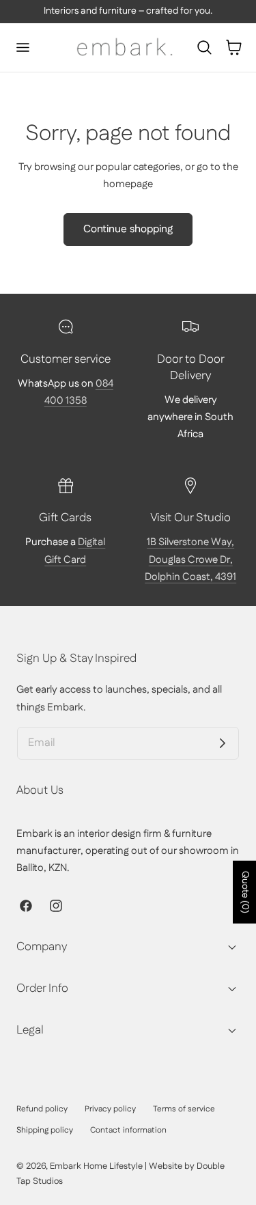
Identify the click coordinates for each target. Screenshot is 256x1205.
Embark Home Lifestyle (96, 1166)
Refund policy (42, 1109)
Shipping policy (44, 1130)
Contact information (128, 1130)
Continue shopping (128, 229)
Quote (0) (245, 892)
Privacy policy (110, 1109)
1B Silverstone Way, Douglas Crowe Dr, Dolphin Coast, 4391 (190, 559)
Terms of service (184, 1109)
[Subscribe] (222, 743)
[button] (22, 48)
